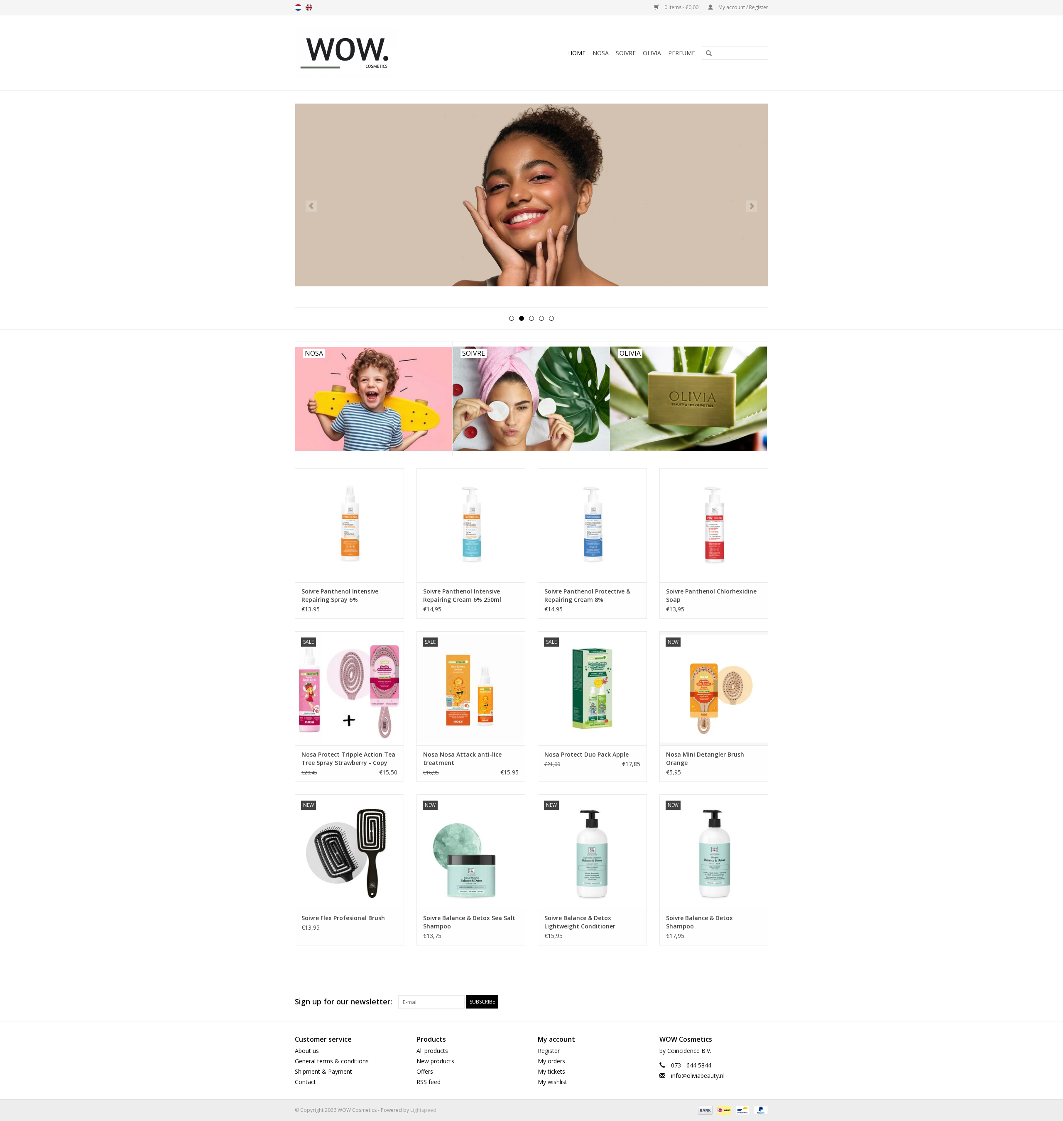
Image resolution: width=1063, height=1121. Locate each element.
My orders (551, 1061)
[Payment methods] (704, 1110)
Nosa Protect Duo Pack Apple (586, 754)
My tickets (551, 1071)
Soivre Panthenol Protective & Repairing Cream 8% (587, 595)
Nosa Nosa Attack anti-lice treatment (462, 758)
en (309, 7)
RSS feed (428, 1082)
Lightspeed (423, 1110)
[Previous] (311, 206)
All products (432, 1051)
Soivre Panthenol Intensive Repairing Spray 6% (339, 595)
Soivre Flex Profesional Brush (343, 918)
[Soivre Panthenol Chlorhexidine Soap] (714, 525)
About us (307, 1051)
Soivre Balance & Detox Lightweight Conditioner (579, 922)
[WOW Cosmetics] (374, 53)
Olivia (652, 53)
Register (549, 1051)
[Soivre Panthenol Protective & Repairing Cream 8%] (592, 525)
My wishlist (552, 1082)
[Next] (751, 206)
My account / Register (742, 7)
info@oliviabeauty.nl (698, 1075)
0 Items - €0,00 (681, 7)
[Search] (706, 53)
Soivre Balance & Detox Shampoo (699, 922)
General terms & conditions (332, 1061)
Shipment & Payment (323, 1071)
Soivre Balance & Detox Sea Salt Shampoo (469, 922)
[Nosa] (531, 205)
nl (298, 7)
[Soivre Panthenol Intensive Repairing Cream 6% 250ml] (471, 525)
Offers (424, 1071)
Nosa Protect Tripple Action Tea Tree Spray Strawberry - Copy (348, 758)
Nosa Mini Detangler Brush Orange (705, 758)
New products (435, 1061)
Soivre (626, 53)
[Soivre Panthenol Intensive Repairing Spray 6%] (349, 525)
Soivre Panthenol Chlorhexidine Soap (711, 595)
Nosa (601, 53)
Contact (305, 1082)
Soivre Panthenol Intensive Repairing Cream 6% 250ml (462, 595)
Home (576, 53)
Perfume (681, 53)
